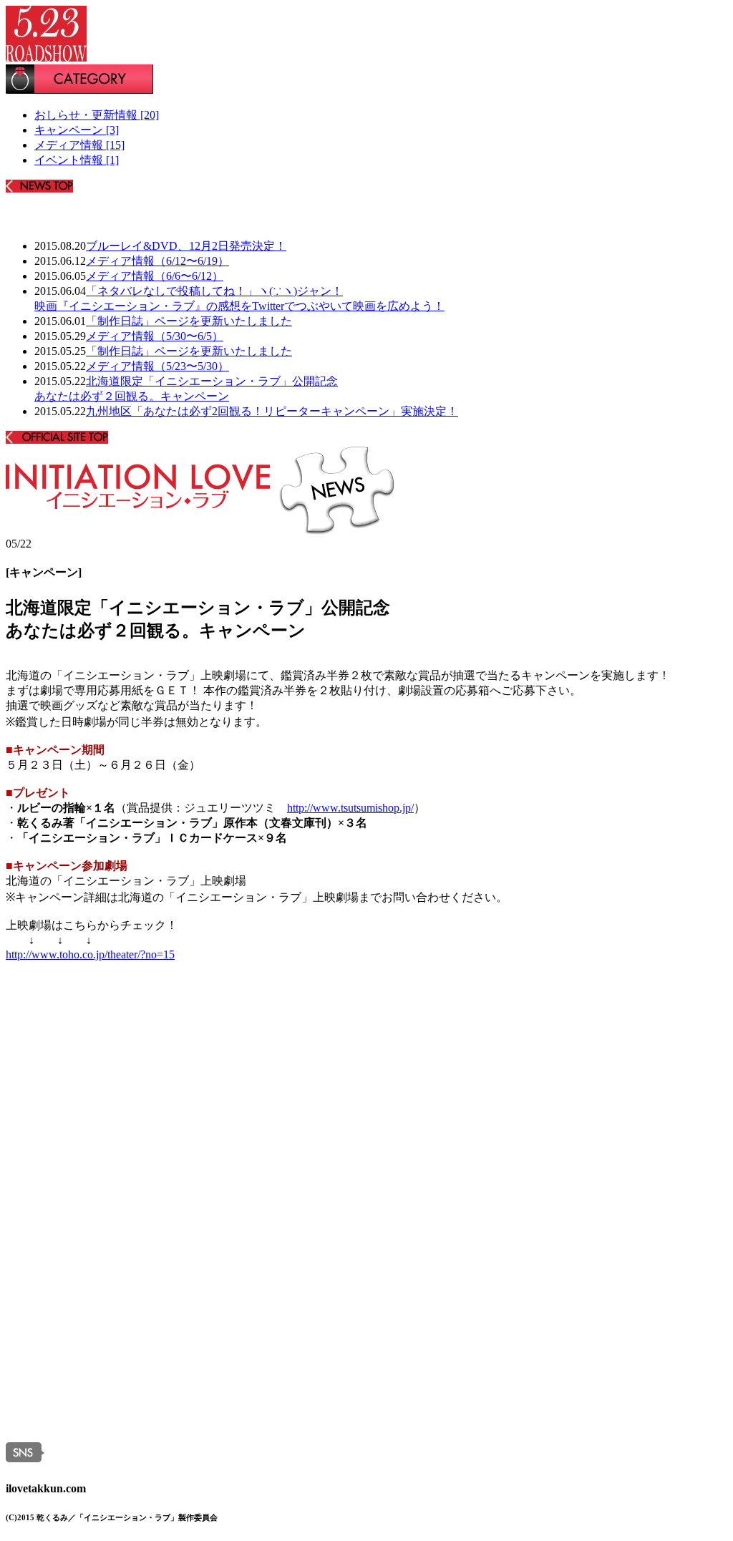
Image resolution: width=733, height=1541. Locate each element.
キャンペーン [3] (76, 130)
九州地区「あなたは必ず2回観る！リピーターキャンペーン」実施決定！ (272, 411)
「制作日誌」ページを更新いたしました (189, 321)
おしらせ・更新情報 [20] (96, 115)
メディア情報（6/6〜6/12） (154, 276)
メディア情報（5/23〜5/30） (157, 366)
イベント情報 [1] (76, 160)
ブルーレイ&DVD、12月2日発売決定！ (186, 246)
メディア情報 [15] (79, 145)
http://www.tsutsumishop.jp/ (350, 808)
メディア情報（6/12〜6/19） (157, 261)
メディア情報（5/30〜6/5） (154, 336)
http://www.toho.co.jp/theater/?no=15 (90, 954)
